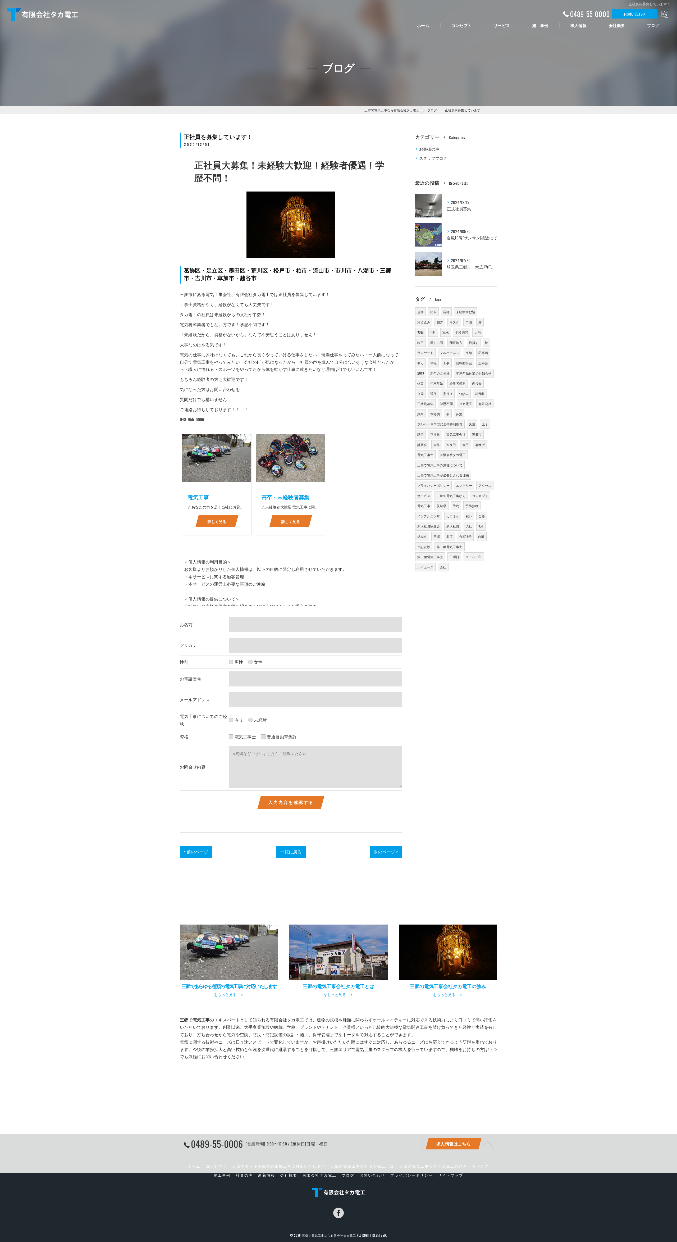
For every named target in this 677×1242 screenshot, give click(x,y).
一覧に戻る (291, 851)
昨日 (420, 342)
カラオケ (452, 516)
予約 (456, 505)
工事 (446, 363)
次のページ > (386, 851)
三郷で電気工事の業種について (440, 465)
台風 (481, 536)
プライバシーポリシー (433, 485)
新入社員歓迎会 (428, 526)
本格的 (435, 414)
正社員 (435, 434)
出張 (433, 312)
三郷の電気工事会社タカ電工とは (362, 1166)
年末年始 (436, 383)
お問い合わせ (634, 14)
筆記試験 (423, 546)
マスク (454, 322)
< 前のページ (196, 851)
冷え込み (423, 322)
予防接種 (471, 505)
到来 (420, 414)
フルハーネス (449, 352)
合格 (481, 516)
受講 (472, 424)
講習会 (422, 444)
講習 (420, 434)
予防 (468, 322)
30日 (420, 332)
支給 (469, 352)
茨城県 (441, 505)
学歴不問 (446, 403)
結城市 (422, 536)
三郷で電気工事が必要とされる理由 (443, 475)
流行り (447, 393)
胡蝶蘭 (480, 393)
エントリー (464, 485)
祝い (469, 516)
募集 (459, 414)
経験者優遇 (458, 383)
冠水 (445, 332)
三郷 (436, 536)
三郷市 (477, 434)
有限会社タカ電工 (453, 454)
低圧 (465, 444)
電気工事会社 (455, 434)
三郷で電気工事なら (451, 495)
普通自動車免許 (282, 736)
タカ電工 (465, 403)
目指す (474, 342)
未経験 (260, 720)
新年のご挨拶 (440, 373)
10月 (433, 393)
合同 (420, 393)
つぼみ (464, 393)
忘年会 (483, 363)
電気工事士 (245, 736)
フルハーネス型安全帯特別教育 (440, 424)
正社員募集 (425, 403)
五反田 (451, 444)
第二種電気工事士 (450, 546)
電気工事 (423, 505)
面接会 (477, 383)
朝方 (440, 322)
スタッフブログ (433, 158)
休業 (420, 383)
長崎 (446, 312)
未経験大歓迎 (465, 312)
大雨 (477, 332)
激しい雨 (436, 342)
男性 (239, 662)
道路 (420, 312)
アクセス (484, 485)
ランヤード (425, 352)
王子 (485, 424)
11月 (433, 332)
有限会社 (484, 403)
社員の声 (244, 1175)
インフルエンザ (428, 516)
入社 (469, 526)
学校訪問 (461, 332)
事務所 (480, 444)
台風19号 (465, 536)
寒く (420, 363)
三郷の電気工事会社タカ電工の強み (433, 1166)
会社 (443, 567)
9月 (480, 526)
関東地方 (456, 342)
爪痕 (449, 536)
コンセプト (480, 495)
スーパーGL (474, 556)
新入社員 (452, 526)
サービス (423, 495)
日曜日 (454, 556)
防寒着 (483, 352)
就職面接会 (464, 363)
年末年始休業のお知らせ (473, 373)
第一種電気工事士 (430, 556)
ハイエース (425, 567)
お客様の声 (429, 149)
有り (239, 720)
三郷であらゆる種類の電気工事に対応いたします (278, 1166)
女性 (258, 662)
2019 (420, 373)
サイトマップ (450, 1175)
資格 (436, 444)
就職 (433, 363)
